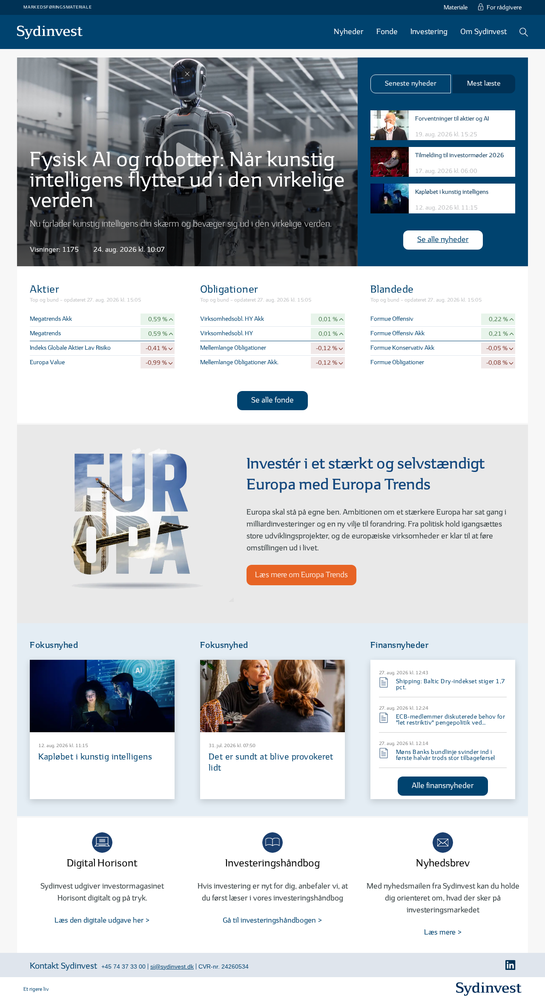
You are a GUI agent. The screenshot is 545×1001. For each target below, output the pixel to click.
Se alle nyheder (443, 239)
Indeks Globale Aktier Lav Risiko (70, 347)
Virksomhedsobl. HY (226, 333)
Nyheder (349, 31)
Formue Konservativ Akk (402, 347)
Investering (428, 31)
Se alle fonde (272, 400)
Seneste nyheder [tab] (410, 84)
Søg (523, 32)
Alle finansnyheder (443, 785)
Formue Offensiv (391, 318)
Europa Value (47, 362)
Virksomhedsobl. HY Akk (232, 318)
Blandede (392, 289)
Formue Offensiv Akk (397, 333)
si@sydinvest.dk (172, 966)
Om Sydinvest (483, 31)
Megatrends (45, 333)
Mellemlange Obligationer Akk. (239, 362)
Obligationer (229, 289)
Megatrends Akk (51, 318)
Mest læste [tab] (484, 84)
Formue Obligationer (397, 362)
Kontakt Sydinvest (63, 966)
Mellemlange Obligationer (233, 347)
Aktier (44, 289)
